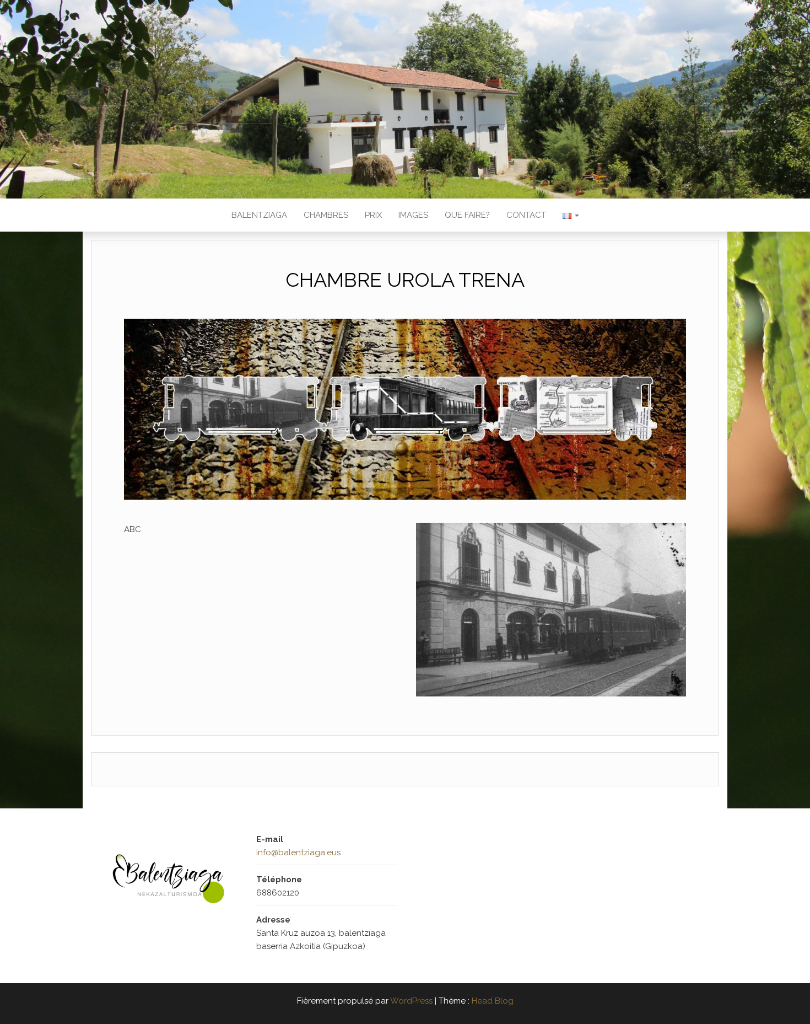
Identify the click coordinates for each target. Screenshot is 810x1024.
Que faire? (467, 215)
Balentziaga (259, 215)
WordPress (411, 1001)
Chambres (326, 215)
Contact (526, 215)
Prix (373, 215)
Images (413, 215)
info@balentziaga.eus (298, 852)
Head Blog (493, 1001)
